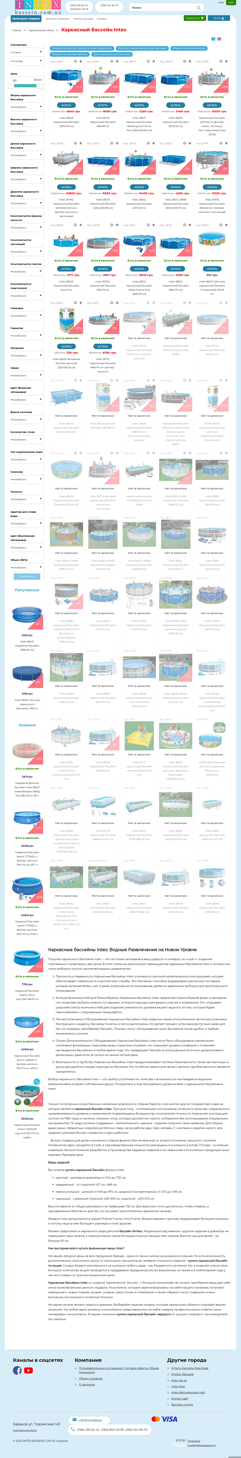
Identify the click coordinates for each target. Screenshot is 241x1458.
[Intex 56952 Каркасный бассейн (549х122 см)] (212, 469)
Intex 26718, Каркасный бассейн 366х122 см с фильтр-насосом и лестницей (212, 205)
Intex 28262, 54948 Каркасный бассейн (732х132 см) (103, 564)
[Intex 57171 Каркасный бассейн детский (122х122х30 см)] (139, 735)
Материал (17, 347)
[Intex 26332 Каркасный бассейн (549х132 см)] (212, 534)
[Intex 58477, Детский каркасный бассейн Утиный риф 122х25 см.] (212, 241)
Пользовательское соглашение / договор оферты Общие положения (119, 1370)
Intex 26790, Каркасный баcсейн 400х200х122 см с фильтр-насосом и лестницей (66, 208)
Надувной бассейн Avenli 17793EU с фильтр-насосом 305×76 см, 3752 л (27, 927)
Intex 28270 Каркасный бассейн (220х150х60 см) (66, 427)
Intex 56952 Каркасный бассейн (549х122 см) (212, 500)
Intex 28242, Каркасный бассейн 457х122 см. (139, 203)
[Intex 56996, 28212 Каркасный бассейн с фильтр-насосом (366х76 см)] (175, 594)
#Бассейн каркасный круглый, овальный (142, 48)
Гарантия (17, 328)
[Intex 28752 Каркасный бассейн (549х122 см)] (103, 667)
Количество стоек (23, 431)
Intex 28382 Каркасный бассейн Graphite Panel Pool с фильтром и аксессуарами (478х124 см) (66, 631)
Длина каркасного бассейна (23, 145)
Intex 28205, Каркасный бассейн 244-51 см (66, 285)
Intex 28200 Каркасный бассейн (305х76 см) (176, 122)
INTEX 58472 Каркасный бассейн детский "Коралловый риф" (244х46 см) (212, 432)
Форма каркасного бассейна (23, 97)
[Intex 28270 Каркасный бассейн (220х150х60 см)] (66, 397)
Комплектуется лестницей (21, 242)
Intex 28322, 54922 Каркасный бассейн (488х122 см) (176, 500)
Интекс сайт (179, 1398)
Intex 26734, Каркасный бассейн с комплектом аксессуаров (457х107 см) (212, 702)
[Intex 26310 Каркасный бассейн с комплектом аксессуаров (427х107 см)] (66, 735)
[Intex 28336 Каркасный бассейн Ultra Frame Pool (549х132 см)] (139, 667)
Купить (66, 105)
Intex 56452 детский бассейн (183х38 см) (102, 425)
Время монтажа (21, 412)
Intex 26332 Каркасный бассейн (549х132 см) (212, 564)
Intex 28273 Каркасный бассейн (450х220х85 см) (103, 203)
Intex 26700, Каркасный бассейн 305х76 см (103, 285)
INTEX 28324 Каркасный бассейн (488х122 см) (66, 697)
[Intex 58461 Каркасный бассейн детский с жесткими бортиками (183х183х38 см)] (175, 735)
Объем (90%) (19, 559)
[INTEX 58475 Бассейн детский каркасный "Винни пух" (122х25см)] (212, 735)
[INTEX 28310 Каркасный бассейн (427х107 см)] (139, 594)
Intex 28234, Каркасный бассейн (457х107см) (176, 564)
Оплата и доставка (84, 18)
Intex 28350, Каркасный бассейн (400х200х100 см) (176, 835)
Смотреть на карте (25, 1430)
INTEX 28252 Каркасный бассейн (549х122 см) (212, 625)
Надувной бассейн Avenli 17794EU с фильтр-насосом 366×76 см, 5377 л (27, 858)
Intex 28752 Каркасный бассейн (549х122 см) (103, 697)
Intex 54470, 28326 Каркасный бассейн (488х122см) (139, 564)
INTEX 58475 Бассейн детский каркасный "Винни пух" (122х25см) (212, 768)
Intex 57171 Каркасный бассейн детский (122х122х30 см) (139, 768)
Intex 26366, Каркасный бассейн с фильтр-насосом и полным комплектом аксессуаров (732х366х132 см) (66, 841)
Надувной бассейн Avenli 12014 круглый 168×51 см (27, 994)
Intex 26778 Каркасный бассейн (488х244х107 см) (103, 835)
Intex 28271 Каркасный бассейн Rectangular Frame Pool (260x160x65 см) (139, 124)
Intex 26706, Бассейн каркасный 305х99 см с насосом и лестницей (103, 502)
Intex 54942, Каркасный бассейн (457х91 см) (103, 625)
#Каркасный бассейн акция (189, 48)
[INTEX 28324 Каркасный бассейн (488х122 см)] (66, 667)
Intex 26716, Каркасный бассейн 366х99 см (103, 122)
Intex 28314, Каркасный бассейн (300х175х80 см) (139, 907)
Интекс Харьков (182, 1374)
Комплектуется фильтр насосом (26, 218)
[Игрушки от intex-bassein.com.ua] (38, 14)
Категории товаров (26, 18)
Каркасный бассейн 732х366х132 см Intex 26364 (139, 500)
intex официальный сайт (188, 1392)
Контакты (102, 18)
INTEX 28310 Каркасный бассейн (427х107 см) (139, 625)
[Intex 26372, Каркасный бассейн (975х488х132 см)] (139, 804)
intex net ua (179, 1380)
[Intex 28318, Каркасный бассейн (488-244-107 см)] (212, 804)
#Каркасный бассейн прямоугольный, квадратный (82, 48)
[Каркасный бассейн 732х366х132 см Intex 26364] (139, 469)
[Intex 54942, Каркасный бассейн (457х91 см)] (103, 594)
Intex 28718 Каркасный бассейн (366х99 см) (212, 907)
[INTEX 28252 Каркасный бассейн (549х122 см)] (212, 594)
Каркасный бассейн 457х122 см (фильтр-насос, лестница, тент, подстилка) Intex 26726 (212, 126)
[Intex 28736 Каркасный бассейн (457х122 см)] (175, 877)
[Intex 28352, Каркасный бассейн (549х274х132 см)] (103, 877)
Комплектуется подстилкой (21, 286)
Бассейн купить (182, 1404)
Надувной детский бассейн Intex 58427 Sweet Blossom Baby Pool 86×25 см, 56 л (27, 789)
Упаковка (17, 308)
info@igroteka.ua (90, 1420)
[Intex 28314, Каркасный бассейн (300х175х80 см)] (139, 877)
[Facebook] (18, 1374)
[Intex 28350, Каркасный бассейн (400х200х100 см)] (175, 804)
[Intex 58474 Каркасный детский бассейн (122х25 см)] (66, 469)
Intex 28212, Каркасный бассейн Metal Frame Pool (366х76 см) (139, 287)
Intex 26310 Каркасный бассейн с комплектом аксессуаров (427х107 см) (66, 770)
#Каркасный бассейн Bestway (69, 54)
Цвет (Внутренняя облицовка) (23, 537)
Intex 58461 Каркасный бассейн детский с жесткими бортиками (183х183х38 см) (176, 770)
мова (221, 2)
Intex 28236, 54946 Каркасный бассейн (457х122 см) (176, 697)
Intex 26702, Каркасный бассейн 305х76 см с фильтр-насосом (139, 352)
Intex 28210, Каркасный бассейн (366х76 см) (176, 285)
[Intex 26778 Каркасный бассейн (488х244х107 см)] (103, 804)
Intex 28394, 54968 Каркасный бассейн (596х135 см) (66, 564)
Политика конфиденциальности (202, 1443)
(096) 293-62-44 (79, 5)
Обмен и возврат (91, 1378)
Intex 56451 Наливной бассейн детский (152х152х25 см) (66, 363)
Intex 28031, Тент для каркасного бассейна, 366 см (27, 704)
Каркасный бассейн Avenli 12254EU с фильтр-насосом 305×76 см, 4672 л (27, 1062)
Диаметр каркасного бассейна (25, 193)
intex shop (178, 1386)
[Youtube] (29, 1374)
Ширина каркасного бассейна (24, 169)
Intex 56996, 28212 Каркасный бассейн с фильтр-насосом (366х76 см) (176, 627)
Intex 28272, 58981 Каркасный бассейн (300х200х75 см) (176, 203)
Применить (27, 576)
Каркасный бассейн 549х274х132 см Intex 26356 (176, 349)
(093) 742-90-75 (109, 5)
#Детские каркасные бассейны (112, 54)
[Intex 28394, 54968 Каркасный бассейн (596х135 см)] (66, 534)
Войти (218, 18)
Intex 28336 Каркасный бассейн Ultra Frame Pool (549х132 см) (139, 700)
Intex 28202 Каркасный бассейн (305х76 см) (66, 122)
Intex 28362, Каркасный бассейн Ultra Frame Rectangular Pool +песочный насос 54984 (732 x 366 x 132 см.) (66, 916)
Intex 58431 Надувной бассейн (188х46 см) (27, 645)
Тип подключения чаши (27, 451)
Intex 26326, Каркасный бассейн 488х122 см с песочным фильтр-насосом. (139, 432)
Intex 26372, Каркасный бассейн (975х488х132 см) (139, 835)
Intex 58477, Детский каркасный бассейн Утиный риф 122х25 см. (212, 287)
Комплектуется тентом (26, 263)
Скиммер (17, 471)
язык (231, 2)
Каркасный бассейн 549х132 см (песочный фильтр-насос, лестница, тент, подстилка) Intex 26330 (175, 434)
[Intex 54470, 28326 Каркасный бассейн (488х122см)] (139, 534)
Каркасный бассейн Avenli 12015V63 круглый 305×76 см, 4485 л (27, 1131)
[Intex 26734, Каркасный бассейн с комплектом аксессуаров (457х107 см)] (212, 667)
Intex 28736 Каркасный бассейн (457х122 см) (176, 907)
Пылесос (17, 491)
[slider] (11, 85)
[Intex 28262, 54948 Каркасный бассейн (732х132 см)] (103, 534)
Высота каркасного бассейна (24, 121)
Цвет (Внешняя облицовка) (21, 389)
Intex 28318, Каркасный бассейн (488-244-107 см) (212, 835)
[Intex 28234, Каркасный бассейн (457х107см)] (175, 534)
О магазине (87, 1384)
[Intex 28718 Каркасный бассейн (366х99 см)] (212, 877)
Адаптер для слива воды (23, 513)
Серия (15, 367)
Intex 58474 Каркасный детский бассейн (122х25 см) (66, 500)
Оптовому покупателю (58, 18)
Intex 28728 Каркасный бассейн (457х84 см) (103, 766)
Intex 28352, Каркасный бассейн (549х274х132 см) (103, 907)
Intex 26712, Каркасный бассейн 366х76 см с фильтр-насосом (103, 365)
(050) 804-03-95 (79, 9)
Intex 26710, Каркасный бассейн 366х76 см (212, 349)
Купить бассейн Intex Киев (189, 1368)
